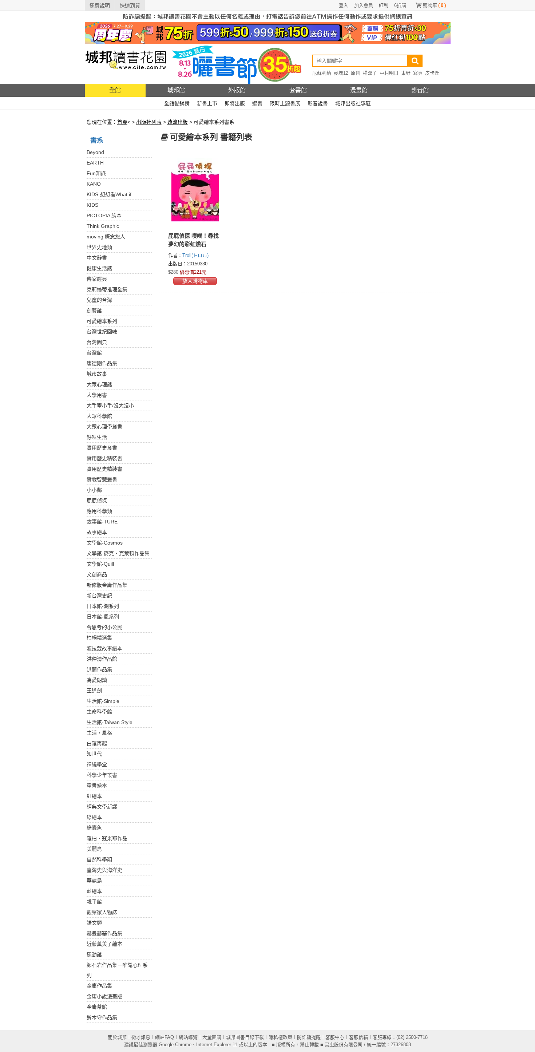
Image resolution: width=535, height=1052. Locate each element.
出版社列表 (149, 122)
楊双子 (370, 73)
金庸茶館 (97, 1007)
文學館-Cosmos (105, 543)
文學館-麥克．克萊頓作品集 (118, 553)
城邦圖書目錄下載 (245, 1037)
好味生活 (97, 437)
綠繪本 (94, 817)
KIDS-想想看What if (109, 194)
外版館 (237, 90)
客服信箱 (358, 1037)
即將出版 (235, 103)
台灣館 (94, 353)
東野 (406, 73)
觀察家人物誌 (102, 912)
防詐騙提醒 (309, 1037)
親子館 (94, 902)
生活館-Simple (103, 701)
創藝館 (94, 310)
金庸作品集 (99, 986)
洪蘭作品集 (99, 669)
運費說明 (100, 5)
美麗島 (94, 849)
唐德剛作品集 (102, 363)
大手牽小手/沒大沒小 (110, 405)
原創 (355, 73)
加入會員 (363, 5)
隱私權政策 (280, 1037)
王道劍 (94, 690)
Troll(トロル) (195, 255)
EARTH (95, 163)
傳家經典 (97, 279)
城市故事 (97, 374)
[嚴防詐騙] (268, 16)
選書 (257, 103)
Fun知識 (96, 173)
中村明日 (389, 73)
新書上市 (207, 103)
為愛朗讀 (97, 680)
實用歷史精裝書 (104, 458)
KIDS (92, 205)
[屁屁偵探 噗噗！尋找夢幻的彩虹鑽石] (195, 191)
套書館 (298, 90)
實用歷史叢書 (102, 448)
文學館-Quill (100, 564)
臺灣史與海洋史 (104, 870)
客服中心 (334, 1037)
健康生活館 (99, 268)
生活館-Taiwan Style (109, 722)
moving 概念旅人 (106, 237)
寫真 (418, 73)
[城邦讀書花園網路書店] (126, 63)
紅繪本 (94, 796)
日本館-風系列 (103, 617)
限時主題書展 (285, 103)
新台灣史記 (99, 595)
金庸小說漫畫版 (104, 996)
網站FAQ (164, 1037)
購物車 (434, 5)
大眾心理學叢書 (104, 427)
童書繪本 (97, 785)
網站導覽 (188, 1037)
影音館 (420, 90)
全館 (115, 90)
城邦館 (176, 90)
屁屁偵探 (97, 500)
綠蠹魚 (94, 828)
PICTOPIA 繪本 (104, 215)
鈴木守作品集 (102, 1017)
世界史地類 (99, 247)
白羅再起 (97, 743)
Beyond (95, 152)
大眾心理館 (99, 384)
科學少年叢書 (102, 775)
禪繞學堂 (97, 764)
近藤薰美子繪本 (104, 944)
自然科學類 (99, 859)
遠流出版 (177, 122)
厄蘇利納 (321, 73)
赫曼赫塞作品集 (104, 933)
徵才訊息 (140, 1037)
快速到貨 (130, 5)
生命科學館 (99, 712)
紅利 (383, 5)
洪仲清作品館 (102, 659)
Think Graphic (103, 226)
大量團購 (211, 1037)
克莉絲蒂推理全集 (107, 289)
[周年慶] (268, 32)
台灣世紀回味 (102, 332)
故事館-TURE (102, 522)
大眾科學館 (99, 416)
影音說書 (318, 103)
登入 (343, 5)
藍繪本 (94, 891)
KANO (94, 184)
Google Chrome (175, 1044)
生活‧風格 (99, 733)
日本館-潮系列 (103, 606)
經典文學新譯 (102, 807)
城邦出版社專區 (353, 103)
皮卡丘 (432, 73)
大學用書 (97, 395)
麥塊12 (341, 73)
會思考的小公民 (104, 627)
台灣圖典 (97, 342)
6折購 (400, 5)
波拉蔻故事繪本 (104, 648)
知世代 (94, 754)
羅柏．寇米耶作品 (107, 838)
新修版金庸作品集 (107, 585)
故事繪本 (97, 532)
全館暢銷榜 (177, 103)
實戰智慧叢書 (102, 479)
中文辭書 (97, 258)
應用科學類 (99, 511)
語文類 (94, 923)
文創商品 (97, 574)
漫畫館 (359, 90)
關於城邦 (117, 1037)
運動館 (94, 954)
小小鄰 (94, 490)
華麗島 (94, 880)
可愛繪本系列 (102, 321)
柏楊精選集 (99, 638)
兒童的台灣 (99, 300)
